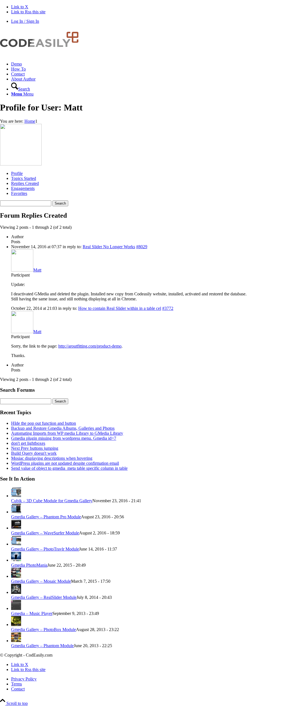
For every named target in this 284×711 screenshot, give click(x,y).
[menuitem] (147, 64)
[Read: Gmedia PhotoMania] (16, 560)
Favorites (19, 193)
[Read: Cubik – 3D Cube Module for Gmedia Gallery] (16, 495)
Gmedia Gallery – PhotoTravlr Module (45, 549)
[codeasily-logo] (41, 54)
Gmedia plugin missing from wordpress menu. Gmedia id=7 (63, 438)
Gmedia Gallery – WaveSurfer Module (45, 533)
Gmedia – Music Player (31, 613)
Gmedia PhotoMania (29, 565)
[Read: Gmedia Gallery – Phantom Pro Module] (16, 511)
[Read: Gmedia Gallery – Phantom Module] (16, 640)
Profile (17, 173)
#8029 (141, 246)
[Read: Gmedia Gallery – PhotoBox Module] (16, 624)
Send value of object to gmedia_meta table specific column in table (69, 468)
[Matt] (21, 164)
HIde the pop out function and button (43, 423)
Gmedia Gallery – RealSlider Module (44, 597)
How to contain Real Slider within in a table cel (119, 308)
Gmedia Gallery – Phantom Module (42, 645)
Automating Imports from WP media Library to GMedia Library (67, 433)
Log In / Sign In (25, 21)
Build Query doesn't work (34, 453)
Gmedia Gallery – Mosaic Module (41, 581)
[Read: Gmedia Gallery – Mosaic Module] (16, 576)
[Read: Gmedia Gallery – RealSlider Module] (16, 592)
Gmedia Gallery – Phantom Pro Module (46, 516)
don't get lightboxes (28, 443)
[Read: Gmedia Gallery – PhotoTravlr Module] (16, 544)
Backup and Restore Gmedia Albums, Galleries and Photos (63, 428)
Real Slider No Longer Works (109, 246)
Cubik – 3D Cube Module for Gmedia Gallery (51, 500)
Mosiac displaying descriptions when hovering (51, 458)
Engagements (23, 188)
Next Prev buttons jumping (34, 448)
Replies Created (25, 183)
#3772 (167, 308)
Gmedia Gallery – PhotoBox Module (43, 629)
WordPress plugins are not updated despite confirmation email (65, 463)
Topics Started (23, 178)
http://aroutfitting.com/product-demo (89, 346)
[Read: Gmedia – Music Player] (16, 608)
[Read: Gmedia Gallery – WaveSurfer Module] (16, 528)
